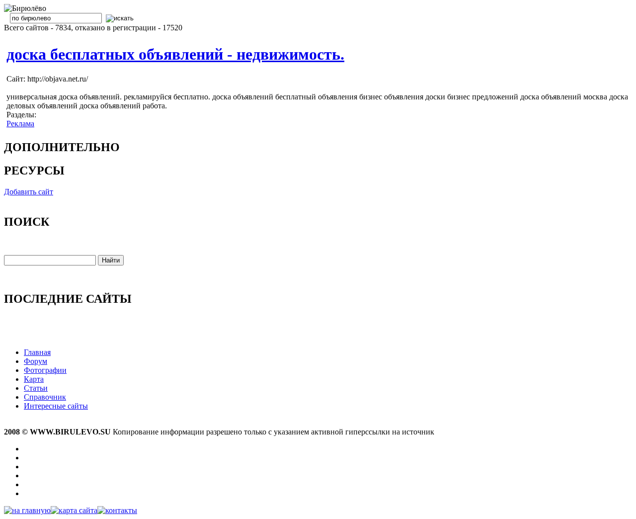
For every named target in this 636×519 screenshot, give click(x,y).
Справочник (45, 397)
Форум (35, 361)
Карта (34, 379)
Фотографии (45, 370)
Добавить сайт (28, 191)
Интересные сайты (56, 406)
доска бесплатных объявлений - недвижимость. (175, 54)
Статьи (36, 388)
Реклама (20, 123)
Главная (37, 352)
